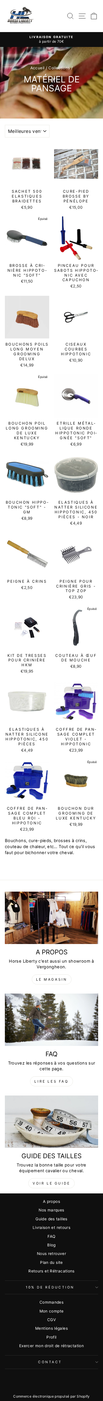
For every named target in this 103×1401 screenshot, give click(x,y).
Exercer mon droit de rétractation (51, 1345)
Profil (51, 1337)
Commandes (51, 1302)
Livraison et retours (51, 1227)
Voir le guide (51, 1183)
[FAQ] (51, 1020)
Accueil (37, 68)
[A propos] (51, 918)
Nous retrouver (51, 1253)
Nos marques (51, 1210)
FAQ (51, 1236)
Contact (50, 1362)
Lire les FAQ (51, 1081)
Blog (51, 1245)
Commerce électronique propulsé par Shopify (51, 1396)
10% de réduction (50, 1287)
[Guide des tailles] (51, 1121)
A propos (51, 1201)
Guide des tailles (51, 1219)
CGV (51, 1319)
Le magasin (51, 979)
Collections (59, 68)
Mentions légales (51, 1328)
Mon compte (51, 1311)
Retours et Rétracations (51, 1271)
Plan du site (51, 1262)
